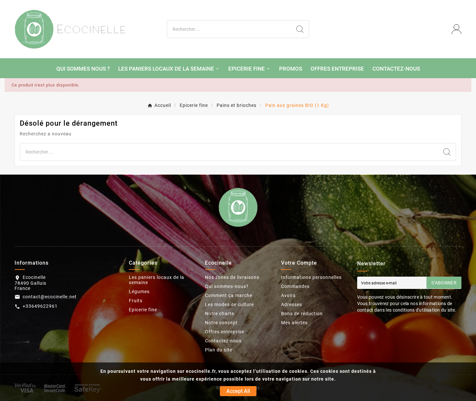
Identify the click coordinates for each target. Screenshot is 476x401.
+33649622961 (40, 306)
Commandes (295, 286)
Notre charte (219, 313)
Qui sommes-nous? (227, 286)
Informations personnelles (311, 277)
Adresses (291, 304)
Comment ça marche (228, 295)
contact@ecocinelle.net (50, 296)
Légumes (139, 291)
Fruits (135, 300)
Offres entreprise (224, 331)
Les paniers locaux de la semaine (156, 280)
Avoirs (288, 295)
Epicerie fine (143, 309)
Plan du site (218, 349)
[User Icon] (456, 29)
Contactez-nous (223, 340)
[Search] (299, 29)
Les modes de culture (229, 304)
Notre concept (221, 322)
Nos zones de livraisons (232, 277)
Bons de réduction (302, 313)
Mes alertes (294, 322)
